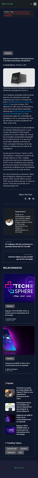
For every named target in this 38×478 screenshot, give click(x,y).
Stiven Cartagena (12, 369)
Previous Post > (28, 254)
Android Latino (11, 319)
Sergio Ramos (10, 65)
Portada (6, 12)
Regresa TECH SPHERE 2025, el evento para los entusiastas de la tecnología (17, 313)
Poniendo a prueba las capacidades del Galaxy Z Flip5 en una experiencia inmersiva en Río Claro (24, 393)
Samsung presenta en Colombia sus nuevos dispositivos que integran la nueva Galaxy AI (24, 407)
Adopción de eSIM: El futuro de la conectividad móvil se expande (17, 364)
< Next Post (8, 242)
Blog (12, 12)
